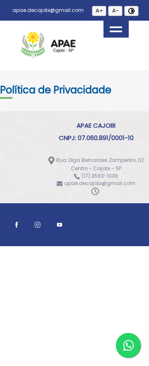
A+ (99, 10)
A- (115, 10)
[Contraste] (131, 11)
